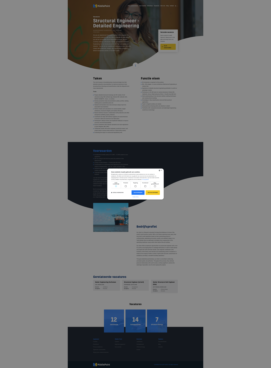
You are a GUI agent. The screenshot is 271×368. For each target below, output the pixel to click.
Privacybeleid (145, 179)
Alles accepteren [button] (153, 192)
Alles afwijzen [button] (138, 192)
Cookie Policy (135, 197)
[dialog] (135, 184)
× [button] (161, 170)
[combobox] (159, 170)
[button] (117, 192)
